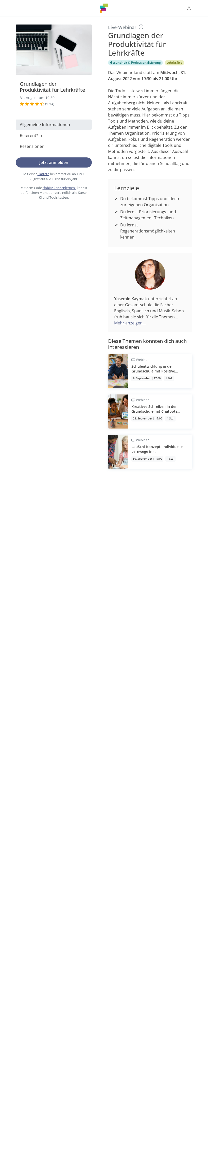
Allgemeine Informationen (45, 124)
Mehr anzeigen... (130, 323)
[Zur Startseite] (104, 8)
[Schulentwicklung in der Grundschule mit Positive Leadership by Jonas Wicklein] (150, 371)
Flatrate (43, 174)
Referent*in (31, 135)
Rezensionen (32, 146)
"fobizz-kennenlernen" (59, 187)
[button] (189, 8)
